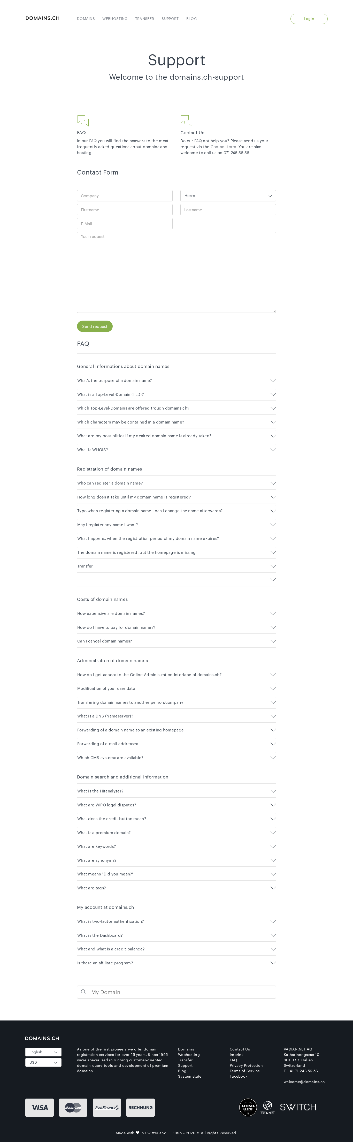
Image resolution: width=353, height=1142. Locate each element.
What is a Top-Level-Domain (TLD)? (110, 394)
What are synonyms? (97, 860)
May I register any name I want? (107, 525)
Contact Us (240, 1049)
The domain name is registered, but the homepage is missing (136, 552)
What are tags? (91, 888)
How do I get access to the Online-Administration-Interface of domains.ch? (149, 674)
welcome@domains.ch (304, 1081)
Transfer (144, 18)
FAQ (93, 140)
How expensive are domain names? (111, 613)
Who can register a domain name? (110, 483)
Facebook (238, 1076)
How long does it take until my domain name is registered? (134, 497)
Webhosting (114, 18)
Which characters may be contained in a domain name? (130, 422)
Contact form (223, 146)
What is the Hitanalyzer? (100, 791)
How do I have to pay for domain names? (116, 627)
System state (190, 1076)
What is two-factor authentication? (110, 921)
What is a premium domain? (104, 832)
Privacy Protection (246, 1065)
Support (170, 18)
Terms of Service (245, 1071)
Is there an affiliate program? (105, 963)
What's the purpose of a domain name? (114, 380)
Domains (86, 18)
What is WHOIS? (92, 450)
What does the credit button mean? (111, 818)
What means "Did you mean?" (105, 874)
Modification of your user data (106, 688)
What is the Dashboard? (100, 935)
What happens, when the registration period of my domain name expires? (148, 538)
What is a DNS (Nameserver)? (105, 716)
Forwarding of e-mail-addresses (107, 744)
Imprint (236, 1054)
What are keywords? (96, 846)
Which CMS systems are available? (110, 757)
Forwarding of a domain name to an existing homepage (130, 730)
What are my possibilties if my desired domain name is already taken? (144, 436)
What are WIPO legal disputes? (106, 805)
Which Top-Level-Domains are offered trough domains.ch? (133, 408)
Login (309, 18)
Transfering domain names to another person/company (130, 702)
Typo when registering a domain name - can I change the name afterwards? (150, 511)
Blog (191, 18)
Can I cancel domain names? (104, 641)
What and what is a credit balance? (111, 949)
